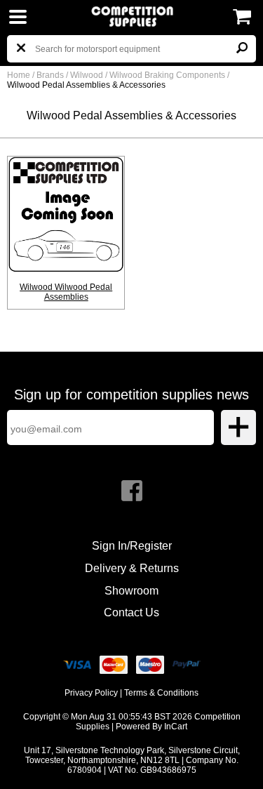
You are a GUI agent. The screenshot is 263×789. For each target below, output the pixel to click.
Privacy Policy (91, 693)
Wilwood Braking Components (168, 75)
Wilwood (87, 75)
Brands (50, 75)
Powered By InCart (151, 726)
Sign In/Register (132, 546)
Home (18, 75)
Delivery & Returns (132, 568)
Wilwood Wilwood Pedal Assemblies (66, 292)
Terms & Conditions (161, 693)
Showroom (131, 591)
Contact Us (131, 612)
